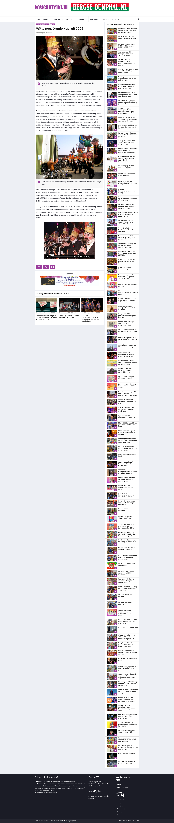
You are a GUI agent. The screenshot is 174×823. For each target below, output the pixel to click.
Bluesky (119, 812)
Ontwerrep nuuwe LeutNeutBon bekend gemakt (125, 487)
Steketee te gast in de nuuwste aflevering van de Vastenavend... (128, 747)
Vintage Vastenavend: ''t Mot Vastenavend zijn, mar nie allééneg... (128, 448)
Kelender (57, 19)
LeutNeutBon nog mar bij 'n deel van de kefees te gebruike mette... (128, 668)
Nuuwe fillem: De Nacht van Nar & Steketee (126, 549)
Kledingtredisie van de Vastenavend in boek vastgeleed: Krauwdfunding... (126, 159)
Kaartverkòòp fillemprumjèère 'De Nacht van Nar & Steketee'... (127, 471)
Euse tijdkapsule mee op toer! (127, 455)
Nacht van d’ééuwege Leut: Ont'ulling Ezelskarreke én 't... (126, 323)
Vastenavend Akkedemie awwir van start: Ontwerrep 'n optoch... (127, 150)
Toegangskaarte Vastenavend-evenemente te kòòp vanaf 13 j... (126, 613)
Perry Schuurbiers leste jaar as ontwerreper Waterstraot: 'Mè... (126, 644)
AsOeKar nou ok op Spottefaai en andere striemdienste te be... (126, 354)
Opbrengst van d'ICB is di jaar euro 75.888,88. (69, 317)
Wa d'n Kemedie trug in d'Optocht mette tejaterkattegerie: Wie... (126, 637)
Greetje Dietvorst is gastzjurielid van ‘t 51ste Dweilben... (127, 308)
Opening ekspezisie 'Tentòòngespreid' (125, 517)
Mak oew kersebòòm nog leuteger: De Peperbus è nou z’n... (127, 127)
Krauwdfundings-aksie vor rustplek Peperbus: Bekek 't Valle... (128, 691)
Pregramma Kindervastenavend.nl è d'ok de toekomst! (126, 495)
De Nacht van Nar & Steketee (125, 510)
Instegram (120, 803)
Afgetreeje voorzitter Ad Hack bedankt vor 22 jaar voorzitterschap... (127, 94)
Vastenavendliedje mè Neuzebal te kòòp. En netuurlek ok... (126, 479)
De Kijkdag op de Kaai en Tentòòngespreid (127, 167)
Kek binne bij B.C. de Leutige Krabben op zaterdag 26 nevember (126, 699)
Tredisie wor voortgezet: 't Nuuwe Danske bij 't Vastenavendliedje (127, 245)
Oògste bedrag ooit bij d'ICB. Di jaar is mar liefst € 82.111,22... (128, 253)
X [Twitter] (121, 809)
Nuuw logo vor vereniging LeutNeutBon (127, 564)
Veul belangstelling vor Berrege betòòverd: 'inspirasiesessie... (126, 54)
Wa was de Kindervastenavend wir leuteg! (126, 191)
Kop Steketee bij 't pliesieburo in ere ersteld (127, 416)
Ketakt (106, 19)
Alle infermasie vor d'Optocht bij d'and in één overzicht (127, 183)
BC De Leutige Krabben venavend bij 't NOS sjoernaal (126, 573)
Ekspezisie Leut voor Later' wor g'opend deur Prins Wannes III (127, 621)
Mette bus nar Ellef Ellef (126, 754)
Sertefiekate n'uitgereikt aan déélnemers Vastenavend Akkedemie (127, 393)
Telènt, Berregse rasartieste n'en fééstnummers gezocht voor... (126, 62)
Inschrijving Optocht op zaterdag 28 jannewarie (127, 541)
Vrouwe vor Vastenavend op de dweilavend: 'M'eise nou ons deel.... (127, 199)
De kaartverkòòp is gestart (125, 603)
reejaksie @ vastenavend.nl (46, 792)
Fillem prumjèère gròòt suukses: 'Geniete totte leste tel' (126, 432)
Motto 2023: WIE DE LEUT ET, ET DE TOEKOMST (127, 762)
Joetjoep (120, 806)
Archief (82, 19)
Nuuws (45, 19)
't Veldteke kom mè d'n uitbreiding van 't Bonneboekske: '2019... (126, 526)
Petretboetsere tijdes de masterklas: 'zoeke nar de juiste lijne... (127, 135)
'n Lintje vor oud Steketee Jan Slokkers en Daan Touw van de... (127, 142)
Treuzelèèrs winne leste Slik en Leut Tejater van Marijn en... (126, 409)
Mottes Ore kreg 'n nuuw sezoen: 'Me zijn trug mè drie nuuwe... (127, 503)
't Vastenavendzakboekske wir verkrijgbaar (127, 284)
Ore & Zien (94, 19)
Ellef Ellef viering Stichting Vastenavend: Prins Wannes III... (127, 716)
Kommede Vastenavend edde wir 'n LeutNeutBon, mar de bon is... (127, 740)
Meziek (52, 24)
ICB (47, 24)
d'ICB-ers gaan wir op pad (128, 627)
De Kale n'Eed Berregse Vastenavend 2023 (126, 731)
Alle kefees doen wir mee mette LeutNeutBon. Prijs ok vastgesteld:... (127, 30)
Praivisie (122, 821)
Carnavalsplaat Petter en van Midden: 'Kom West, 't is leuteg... (127, 339)
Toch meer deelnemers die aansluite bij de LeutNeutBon (126, 581)
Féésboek (120, 800)
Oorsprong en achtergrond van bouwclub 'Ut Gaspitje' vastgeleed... (126, 110)
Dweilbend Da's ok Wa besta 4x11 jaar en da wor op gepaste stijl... (127, 362)
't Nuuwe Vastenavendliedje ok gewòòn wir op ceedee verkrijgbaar (90, 318)
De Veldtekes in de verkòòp (125, 595)
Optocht (70, 19)
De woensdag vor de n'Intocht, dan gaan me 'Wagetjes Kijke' (126, 277)
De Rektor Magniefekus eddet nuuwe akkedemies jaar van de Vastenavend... (128, 102)
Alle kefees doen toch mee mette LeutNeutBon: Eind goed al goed (127, 534)
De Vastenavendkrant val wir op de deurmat (127, 377)
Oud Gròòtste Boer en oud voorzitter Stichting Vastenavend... (128, 71)
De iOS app (121, 784)
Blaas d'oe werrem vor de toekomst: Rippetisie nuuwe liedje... (127, 557)
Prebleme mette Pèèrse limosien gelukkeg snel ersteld (126, 238)
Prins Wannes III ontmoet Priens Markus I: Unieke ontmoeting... (127, 300)
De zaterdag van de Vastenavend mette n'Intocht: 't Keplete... (125, 222)
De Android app (122, 787)
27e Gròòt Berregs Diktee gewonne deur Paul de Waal (127, 425)
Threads (120, 815)
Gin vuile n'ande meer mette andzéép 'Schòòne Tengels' (127, 652)
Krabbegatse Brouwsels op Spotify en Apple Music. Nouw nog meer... (128, 440)
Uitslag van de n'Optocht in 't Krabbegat (127, 174)
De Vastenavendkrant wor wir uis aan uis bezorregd (128, 330)
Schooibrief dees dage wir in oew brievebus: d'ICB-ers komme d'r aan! (46, 317)
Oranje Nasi (40, 24)
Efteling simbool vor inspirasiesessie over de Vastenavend (127, 79)
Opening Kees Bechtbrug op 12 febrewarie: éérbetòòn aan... (127, 370)
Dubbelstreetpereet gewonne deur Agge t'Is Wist (127, 401)
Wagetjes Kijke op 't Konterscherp (125, 268)
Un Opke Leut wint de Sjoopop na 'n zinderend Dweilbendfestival (127, 206)
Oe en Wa (115, 19)
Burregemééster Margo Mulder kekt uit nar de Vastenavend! (126, 46)
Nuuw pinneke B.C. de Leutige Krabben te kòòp (127, 37)
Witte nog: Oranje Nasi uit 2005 (60, 28)
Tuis (38, 19)
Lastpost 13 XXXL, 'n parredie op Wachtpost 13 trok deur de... (127, 315)
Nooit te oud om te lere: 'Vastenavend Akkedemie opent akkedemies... (127, 119)
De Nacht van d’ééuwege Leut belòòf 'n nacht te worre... (127, 386)
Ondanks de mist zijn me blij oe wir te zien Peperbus (128, 346)
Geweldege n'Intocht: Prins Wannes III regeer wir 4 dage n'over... (128, 214)
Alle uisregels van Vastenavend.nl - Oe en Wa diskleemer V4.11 (99, 784)
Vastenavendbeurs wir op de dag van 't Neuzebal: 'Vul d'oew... (127, 588)
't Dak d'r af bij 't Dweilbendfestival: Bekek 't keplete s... (128, 230)
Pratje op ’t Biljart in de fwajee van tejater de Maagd (126, 261)
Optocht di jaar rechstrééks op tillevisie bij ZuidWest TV (128, 292)
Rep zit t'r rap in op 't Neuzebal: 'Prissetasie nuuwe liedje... (126, 464)
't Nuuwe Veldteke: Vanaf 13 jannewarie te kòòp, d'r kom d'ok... (127, 724)
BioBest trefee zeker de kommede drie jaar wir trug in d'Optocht (126, 86)
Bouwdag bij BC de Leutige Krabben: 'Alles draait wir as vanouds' (128, 683)
